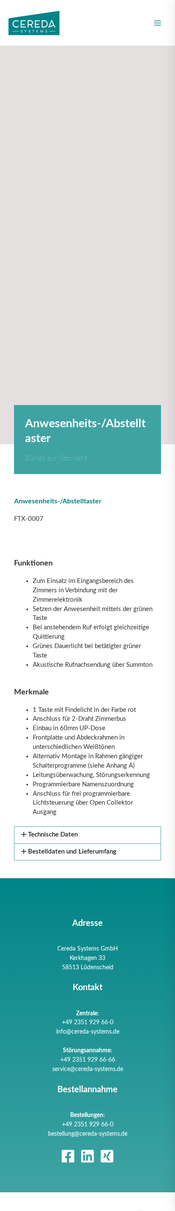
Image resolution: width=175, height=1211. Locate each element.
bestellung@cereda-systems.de (87, 1134)
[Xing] (107, 1156)
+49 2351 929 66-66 (87, 1060)
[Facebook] (68, 1156)
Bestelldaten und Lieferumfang (72, 851)
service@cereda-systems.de (87, 1069)
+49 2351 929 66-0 (87, 1022)
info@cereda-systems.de (87, 1032)
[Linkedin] (87, 1156)
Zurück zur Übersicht (56, 458)
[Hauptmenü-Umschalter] (158, 23)
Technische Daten (53, 834)
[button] (87, 835)
